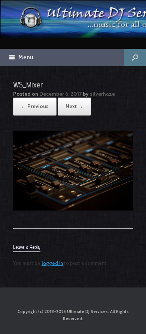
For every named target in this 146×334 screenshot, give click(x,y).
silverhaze (102, 93)
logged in (52, 263)
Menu (25, 57)
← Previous (35, 106)
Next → (74, 106)
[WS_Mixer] (73, 208)
